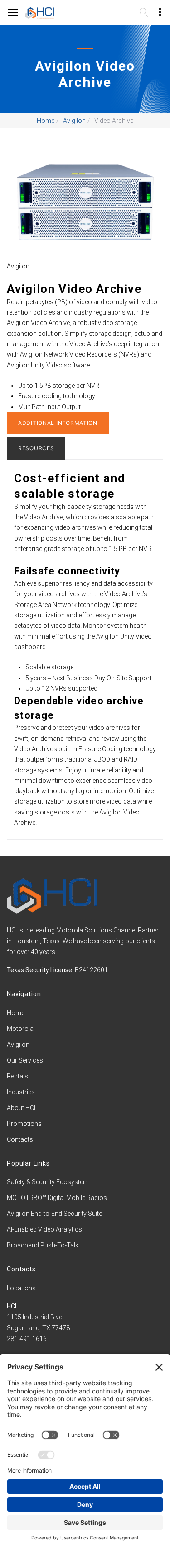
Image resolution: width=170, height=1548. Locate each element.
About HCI (21, 1107)
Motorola (20, 1028)
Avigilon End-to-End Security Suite (54, 1213)
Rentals (17, 1076)
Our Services (25, 1060)
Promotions (24, 1123)
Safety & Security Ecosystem (48, 1182)
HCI (11, 1306)
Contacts (20, 1139)
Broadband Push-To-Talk (42, 1245)
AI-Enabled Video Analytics (44, 1229)
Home (45, 120)
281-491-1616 (27, 1338)
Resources (36, 448)
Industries (21, 1092)
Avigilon (74, 120)
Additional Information (57, 422)
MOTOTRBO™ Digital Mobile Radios (57, 1197)
